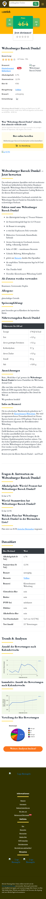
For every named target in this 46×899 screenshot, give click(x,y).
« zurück (6, 11)
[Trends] (16, 99)
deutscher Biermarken (25, 529)
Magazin (23, 801)
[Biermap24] (4, 4)
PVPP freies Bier (23, 841)
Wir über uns (23, 812)
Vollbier (18, 89)
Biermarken (23, 833)
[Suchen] (36, 4)
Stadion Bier (23, 837)
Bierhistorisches (23, 844)
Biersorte (18, 258)
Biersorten (23, 830)
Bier (23, 826)
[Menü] (43, 4)
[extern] (16, 859)
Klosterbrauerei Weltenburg (8, 69)
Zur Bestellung (24, 145)
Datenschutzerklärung (23, 808)
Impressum (23, 804)
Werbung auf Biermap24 (21, 815)
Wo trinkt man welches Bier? (23, 848)
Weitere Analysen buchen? (23, 748)
